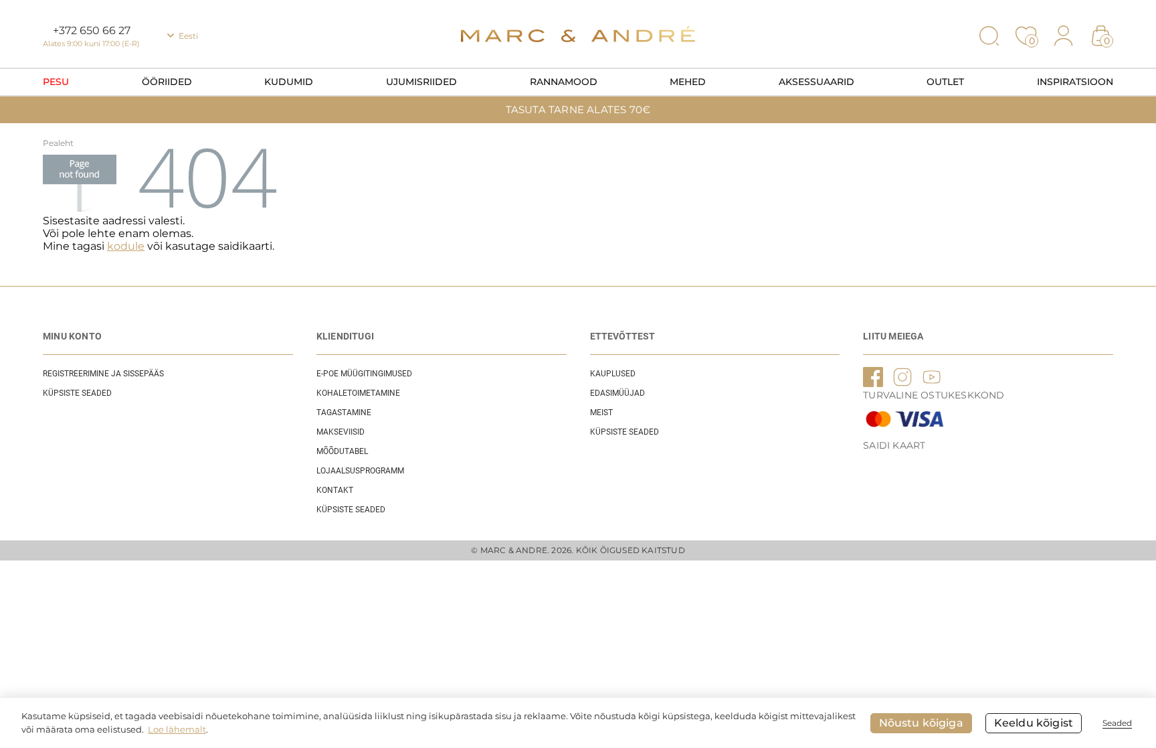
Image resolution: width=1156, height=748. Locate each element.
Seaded (1117, 723)
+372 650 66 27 (91, 30)
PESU (56, 82)
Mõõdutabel (342, 451)
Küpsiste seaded (77, 393)
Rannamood (563, 82)
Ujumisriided (421, 82)
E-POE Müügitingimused (364, 373)
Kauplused (613, 373)
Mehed (688, 82)
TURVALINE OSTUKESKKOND (933, 395)
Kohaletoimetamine (358, 393)
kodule (125, 246)
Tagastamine (343, 412)
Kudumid (288, 82)
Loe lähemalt (177, 729)
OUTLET (945, 82)
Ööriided (167, 82)
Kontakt (334, 490)
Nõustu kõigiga (921, 723)
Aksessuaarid (816, 82)
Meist (601, 412)
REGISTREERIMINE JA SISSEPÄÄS (103, 373)
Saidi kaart (894, 445)
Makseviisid (340, 432)
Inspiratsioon (1075, 82)
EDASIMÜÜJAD (617, 393)
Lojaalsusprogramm (360, 470)
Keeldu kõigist (1033, 723)
